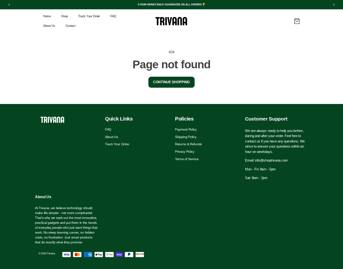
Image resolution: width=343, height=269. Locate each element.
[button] (297, 21)
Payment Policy (186, 129)
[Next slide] (333, 4)
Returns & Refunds (188, 144)
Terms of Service (187, 159)
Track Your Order (117, 144)
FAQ (108, 129)
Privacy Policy (184, 151)
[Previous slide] (9, 4)
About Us (111, 137)
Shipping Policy (185, 137)
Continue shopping (171, 82)
